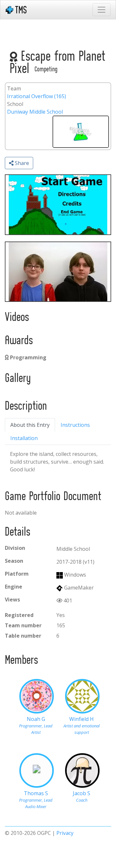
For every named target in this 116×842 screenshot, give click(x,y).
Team (14, 88)
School (15, 104)
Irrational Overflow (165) (36, 96)
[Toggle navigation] (101, 9)
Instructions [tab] (75, 424)
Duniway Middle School (35, 111)
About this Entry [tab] (30, 424)
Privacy (64, 833)
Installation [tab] (24, 438)
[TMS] (15, 9)
